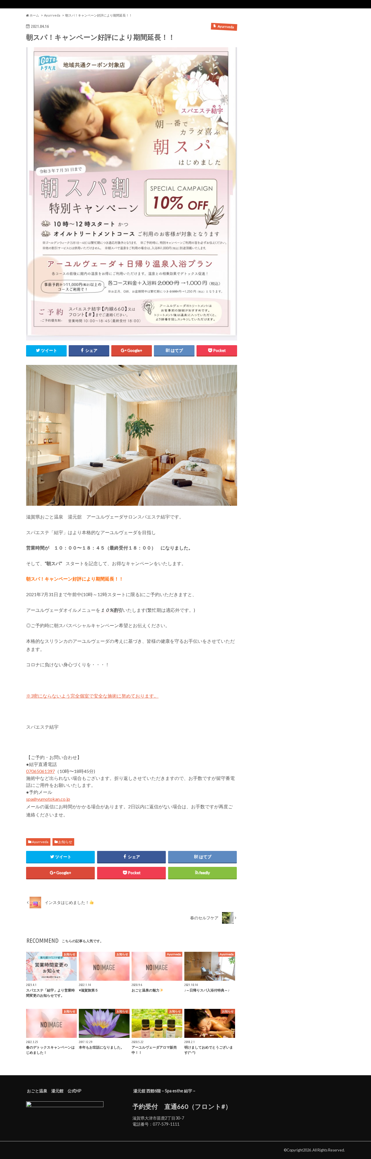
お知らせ (65, 842)
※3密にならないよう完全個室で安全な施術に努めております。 (92, 695)
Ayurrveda (40, 842)
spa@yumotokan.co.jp (48, 799)
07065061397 (40, 771)
